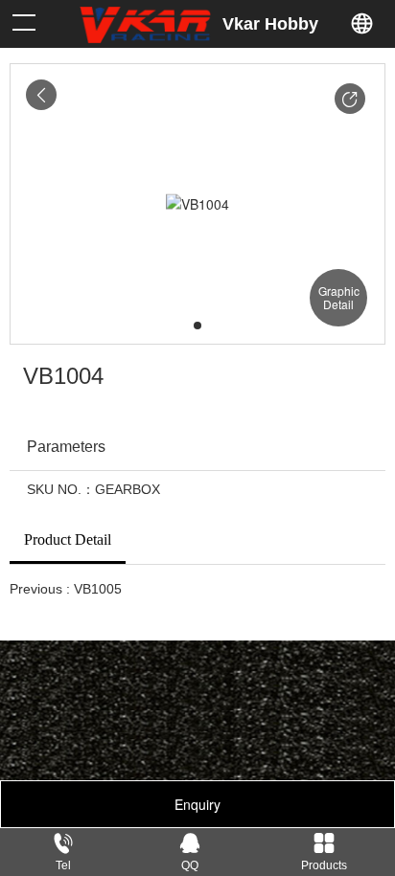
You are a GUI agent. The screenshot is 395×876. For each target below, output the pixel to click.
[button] (350, 98)
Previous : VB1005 (66, 588)
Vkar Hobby (270, 24)
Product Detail (67, 539)
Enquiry (197, 804)
